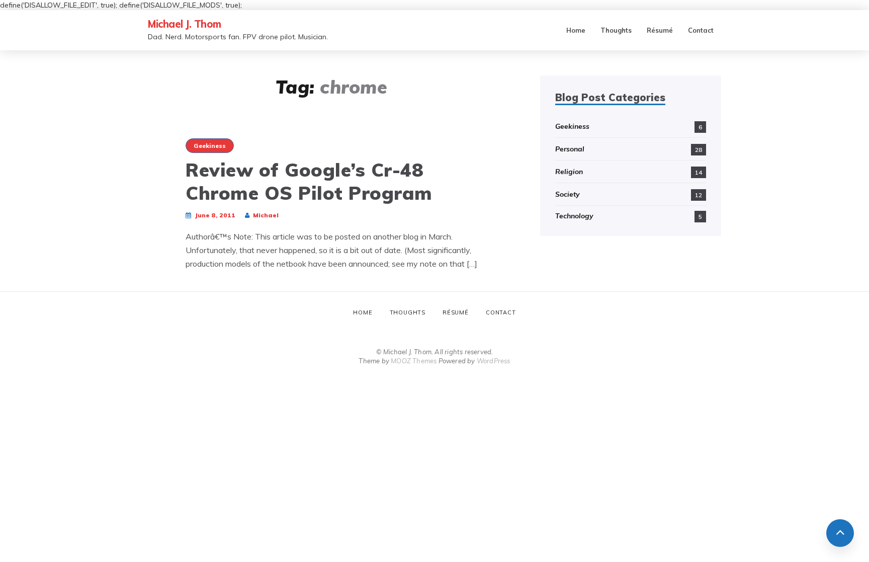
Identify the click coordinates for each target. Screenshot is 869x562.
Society (567, 194)
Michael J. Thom (184, 24)
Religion (569, 171)
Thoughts (616, 30)
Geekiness (210, 145)
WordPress (493, 361)
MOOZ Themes (414, 361)
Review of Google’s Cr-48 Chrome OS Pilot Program (309, 181)
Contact (701, 30)
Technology (574, 215)
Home (575, 30)
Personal (569, 148)
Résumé (660, 30)
